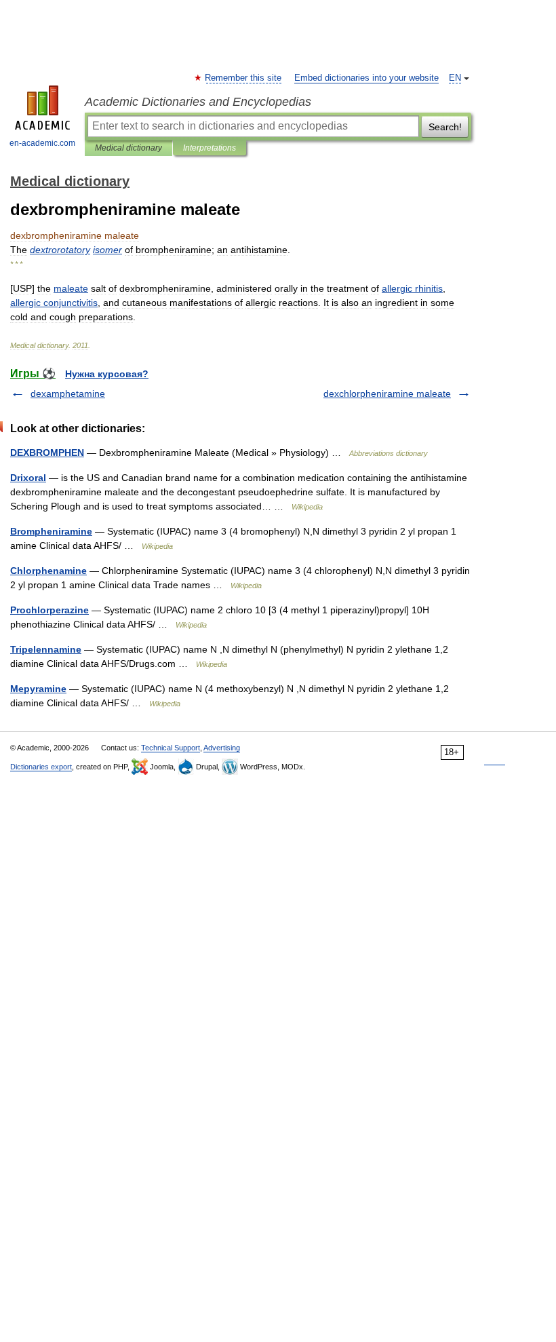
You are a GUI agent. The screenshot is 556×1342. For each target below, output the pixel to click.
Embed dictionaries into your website (366, 78)
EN (455, 78)
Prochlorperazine (49, 610)
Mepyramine (38, 688)
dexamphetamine (68, 393)
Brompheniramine (51, 531)
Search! (445, 126)
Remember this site (243, 78)
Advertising (221, 748)
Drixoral (28, 477)
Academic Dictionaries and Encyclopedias (198, 102)
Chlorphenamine (48, 570)
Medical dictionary (128, 148)
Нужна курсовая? (106, 373)
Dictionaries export (41, 767)
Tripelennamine (45, 649)
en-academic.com (42, 143)
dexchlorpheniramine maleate (387, 393)
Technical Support (170, 748)
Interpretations (209, 148)
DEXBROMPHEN (47, 452)
